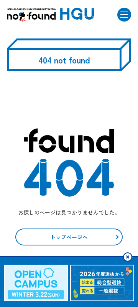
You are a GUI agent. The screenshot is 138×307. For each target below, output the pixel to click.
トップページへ (69, 237)
